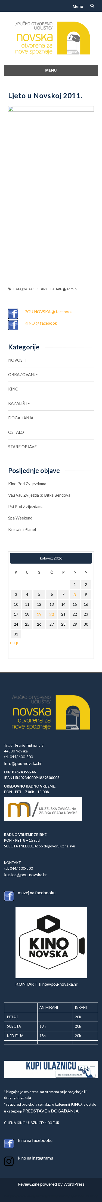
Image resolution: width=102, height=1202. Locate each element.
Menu (78, 6)
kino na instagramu (35, 1157)
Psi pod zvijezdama (26, 506)
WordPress (74, 1183)
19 (39, 614)
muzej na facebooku (36, 892)
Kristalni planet (22, 529)
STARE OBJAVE (49, 289)
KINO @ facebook (40, 323)
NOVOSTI (17, 360)
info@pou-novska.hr (23, 763)
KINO (13, 388)
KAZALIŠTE (19, 403)
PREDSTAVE (35, 1110)
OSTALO (16, 432)
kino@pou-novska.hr (47, 983)
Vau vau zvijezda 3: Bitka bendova (39, 495)
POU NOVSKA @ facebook (48, 311)
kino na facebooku (35, 1140)
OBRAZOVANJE (23, 374)
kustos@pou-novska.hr (25, 874)
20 (51, 614)
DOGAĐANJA (20, 417)
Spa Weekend (20, 517)
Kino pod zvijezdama (27, 483)
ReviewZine (28, 1183)
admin (71, 289)
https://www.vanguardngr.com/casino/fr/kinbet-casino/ (51, 1196)
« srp (14, 642)
